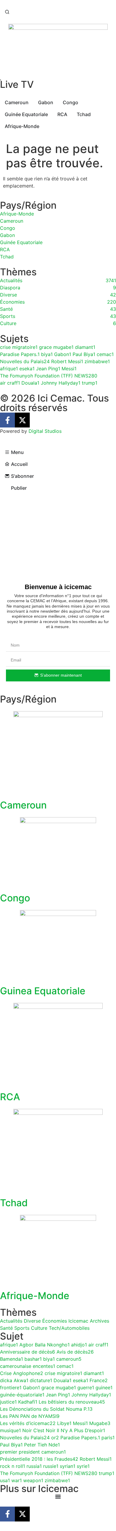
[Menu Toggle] (58, 1496)
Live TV (17, 84)
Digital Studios (45, 431)
